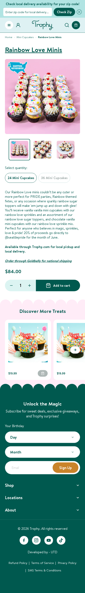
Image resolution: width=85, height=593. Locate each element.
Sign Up (65, 467)
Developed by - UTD (42, 552)
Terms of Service (42, 563)
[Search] (66, 25)
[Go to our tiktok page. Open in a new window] (61, 540)
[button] (78, 12)
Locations (13, 497)
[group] (19, 149)
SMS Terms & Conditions (44, 570)
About (10, 510)
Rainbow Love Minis (33, 49)
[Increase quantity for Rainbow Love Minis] (29, 285)
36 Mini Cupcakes (54, 178)
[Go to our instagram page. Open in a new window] (36, 540)
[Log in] (19, 25)
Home (8, 37)
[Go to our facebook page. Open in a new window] (23, 540)
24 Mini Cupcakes (21, 178)
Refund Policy (17, 563)
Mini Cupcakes (25, 37)
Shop (9, 485)
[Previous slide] (10, 350)
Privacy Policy (67, 563)
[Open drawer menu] (9, 25)
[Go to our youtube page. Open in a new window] (48, 540)
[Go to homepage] (42, 25)
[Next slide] (75, 350)
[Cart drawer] (76, 25)
